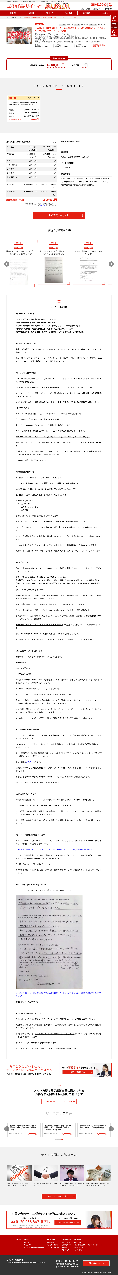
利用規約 (78, 1242)
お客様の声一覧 (66, 1239)
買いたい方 (49, 13)
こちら (28, 762)
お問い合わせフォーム (67, 1222)
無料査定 (31, 13)
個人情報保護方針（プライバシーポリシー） (89, 1245)
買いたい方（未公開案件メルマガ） (35, 1247)
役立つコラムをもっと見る (58, 1196)
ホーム (19, 1239)
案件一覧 (13, 13)
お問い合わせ (79, 1247)
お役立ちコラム (97, 9)
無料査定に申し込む (59, 215)
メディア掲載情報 (53, 1247)
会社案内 (105, 13)
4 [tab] (62, 1139)
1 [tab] (56, 1139)
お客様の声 (108, 9)
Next (111, 264)
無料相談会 (86, 13)
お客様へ (64, 1247)
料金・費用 (68, 13)
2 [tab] (58, 1139)
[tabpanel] (59, 262)
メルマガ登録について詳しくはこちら (58, 1101)
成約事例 (51, 1242)
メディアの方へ (80, 1250)
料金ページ (43, 205)
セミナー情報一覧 (67, 1242)
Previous (6, 264)
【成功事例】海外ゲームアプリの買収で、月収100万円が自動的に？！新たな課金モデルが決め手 (54, 849)
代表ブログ (65, 1250)
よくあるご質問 (85, 9)
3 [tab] (60, 1139)
